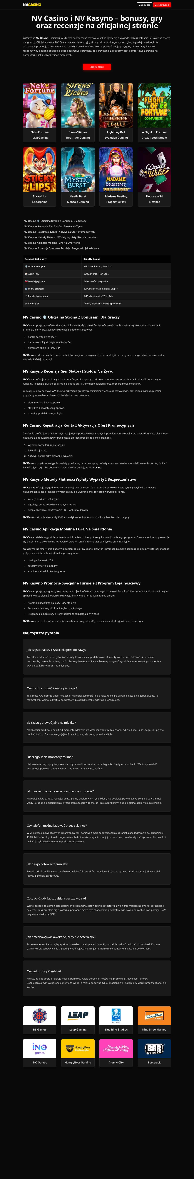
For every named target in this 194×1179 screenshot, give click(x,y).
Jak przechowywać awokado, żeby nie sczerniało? (61, 937)
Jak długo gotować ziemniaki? (47, 864)
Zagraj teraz (97, 66)
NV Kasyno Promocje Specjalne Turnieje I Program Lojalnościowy (61, 248)
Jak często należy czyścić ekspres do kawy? (56, 650)
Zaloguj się (144, 4)
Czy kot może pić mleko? (44, 971)
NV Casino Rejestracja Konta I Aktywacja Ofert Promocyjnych (59, 231)
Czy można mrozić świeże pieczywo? (52, 688)
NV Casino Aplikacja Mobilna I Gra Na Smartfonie (52, 242)
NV (32, 5)
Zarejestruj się (162, 4)
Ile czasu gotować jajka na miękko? (51, 723)
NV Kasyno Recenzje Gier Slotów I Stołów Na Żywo (53, 226)
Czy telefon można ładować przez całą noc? (57, 825)
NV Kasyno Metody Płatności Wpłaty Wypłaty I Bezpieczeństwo (60, 237)
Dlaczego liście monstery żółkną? (50, 757)
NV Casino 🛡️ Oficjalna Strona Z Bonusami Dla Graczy (55, 220)
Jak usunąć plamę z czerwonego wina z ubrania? (60, 791)
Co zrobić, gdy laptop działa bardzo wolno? (56, 898)
